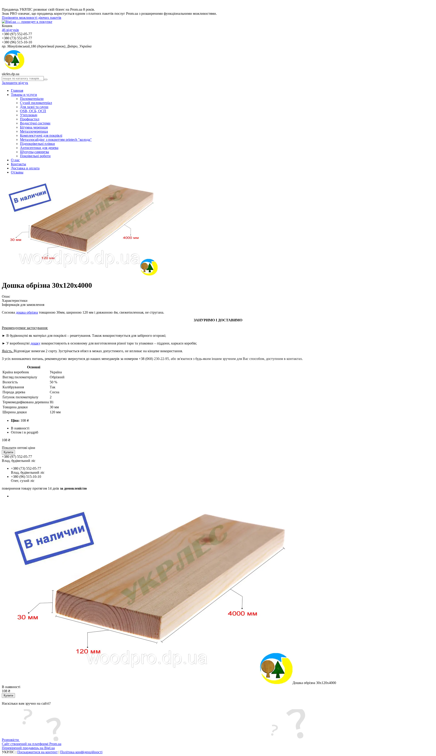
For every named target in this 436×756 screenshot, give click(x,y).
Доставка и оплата (25, 168)
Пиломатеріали (32, 99)
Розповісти (11, 740)
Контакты (18, 164)
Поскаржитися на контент (37, 752)
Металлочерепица (34, 131)
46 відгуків (10, 30)
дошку (35, 343)
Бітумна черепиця (34, 127)
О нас (15, 160)
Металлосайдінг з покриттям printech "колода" (56, 139)
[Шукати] (45, 79)
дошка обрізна (27, 312)
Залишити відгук (15, 83)
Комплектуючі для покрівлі (41, 135)
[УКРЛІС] (14, 70)
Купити (8, 452)
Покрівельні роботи (35, 156)
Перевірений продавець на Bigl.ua (28, 748)
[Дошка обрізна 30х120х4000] (147, 683)
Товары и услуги (24, 95)
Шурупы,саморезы (34, 152)
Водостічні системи (35, 123)
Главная (17, 90)
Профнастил (29, 119)
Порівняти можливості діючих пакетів (31, 18)
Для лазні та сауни (34, 107)
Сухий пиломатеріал (36, 103)
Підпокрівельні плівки (37, 144)
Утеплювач (28, 115)
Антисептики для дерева (39, 148)
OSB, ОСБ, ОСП (33, 111)
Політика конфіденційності (81, 752)
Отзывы (17, 172)
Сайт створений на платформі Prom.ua (31, 744)
